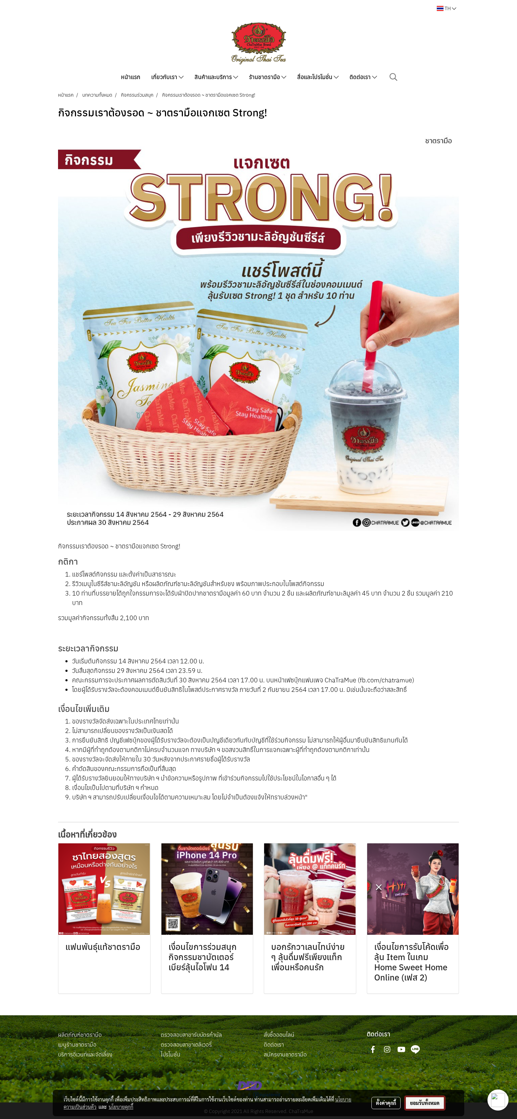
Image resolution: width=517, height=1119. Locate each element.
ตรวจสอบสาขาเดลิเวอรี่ (186, 1044)
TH (447, 8)
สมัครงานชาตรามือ (285, 1054)
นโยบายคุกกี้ (121, 1107)
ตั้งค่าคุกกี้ (386, 1103)
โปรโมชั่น (170, 1054)
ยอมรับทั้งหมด (425, 1103)
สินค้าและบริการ (213, 77)
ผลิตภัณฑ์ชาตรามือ (80, 1034)
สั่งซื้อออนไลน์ (279, 1034)
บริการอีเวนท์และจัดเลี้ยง (85, 1054)
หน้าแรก (130, 77)
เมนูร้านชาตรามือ (77, 1044)
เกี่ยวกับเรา (165, 77)
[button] (393, 77)
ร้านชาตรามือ (265, 77)
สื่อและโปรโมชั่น (315, 77)
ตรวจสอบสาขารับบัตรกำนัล (191, 1034)
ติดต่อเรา (361, 77)
